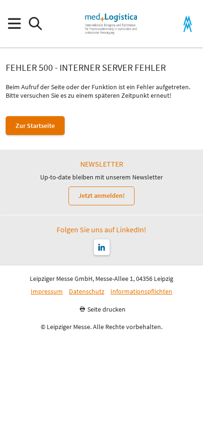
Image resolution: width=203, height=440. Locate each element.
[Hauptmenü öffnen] (14, 24)
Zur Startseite (35, 125)
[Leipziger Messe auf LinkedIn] (101, 247)
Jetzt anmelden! (101, 195)
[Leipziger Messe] (187, 24)
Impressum (47, 292)
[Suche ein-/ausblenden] (35, 24)
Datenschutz (86, 292)
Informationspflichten (141, 292)
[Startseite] (111, 23)
